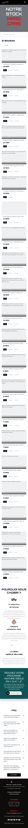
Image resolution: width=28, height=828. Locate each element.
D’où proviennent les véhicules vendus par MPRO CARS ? (12, 723)
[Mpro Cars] (14, 782)
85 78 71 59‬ (14, 820)
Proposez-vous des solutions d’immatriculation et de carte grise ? (12, 759)
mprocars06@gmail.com (14, 813)
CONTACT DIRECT (15, 693)
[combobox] (14, 45)
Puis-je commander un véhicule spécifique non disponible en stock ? (11, 731)
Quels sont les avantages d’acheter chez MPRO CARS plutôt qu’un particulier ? (12, 767)
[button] (14, 716)
